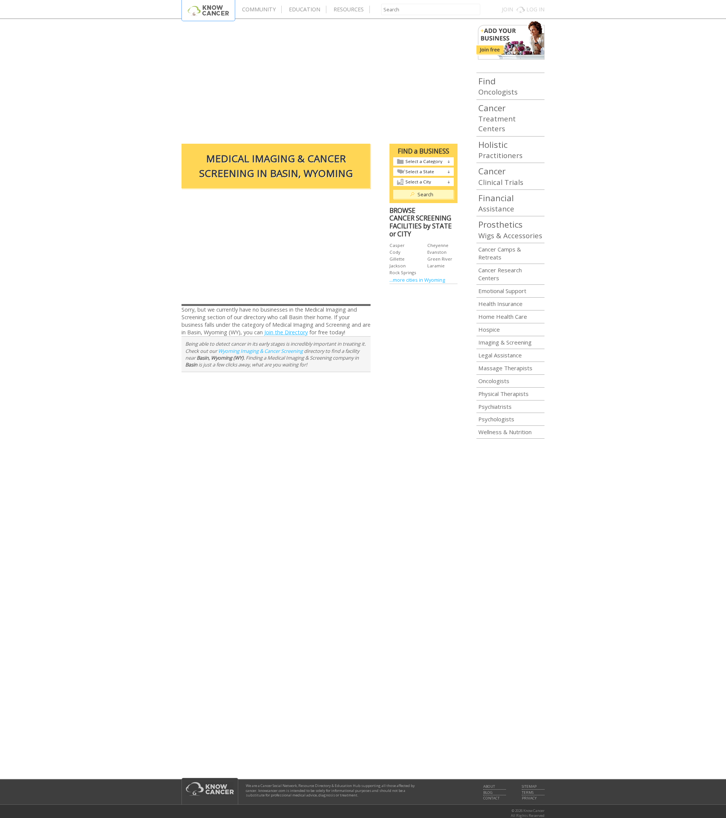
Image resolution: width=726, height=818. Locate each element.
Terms (528, 792)
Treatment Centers (497, 117)
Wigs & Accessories (510, 229)
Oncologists (498, 85)
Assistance (496, 202)
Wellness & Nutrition (505, 432)
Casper (397, 245)
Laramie (436, 266)
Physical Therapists (503, 393)
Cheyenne (437, 245)
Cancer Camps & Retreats (499, 253)
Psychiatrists (495, 406)
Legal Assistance (500, 355)
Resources (349, 9)
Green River (439, 259)
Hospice (489, 329)
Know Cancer (208, 10)
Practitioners (500, 149)
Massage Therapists (505, 368)
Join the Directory (286, 332)
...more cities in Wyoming (417, 279)
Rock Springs (402, 272)
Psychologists (496, 419)
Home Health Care (502, 316)
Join (507, 9)
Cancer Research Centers (500, 274)
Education (304, 9)
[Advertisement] (320, 79)
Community (259, 9)
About (489, 786)
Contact (491, 798)
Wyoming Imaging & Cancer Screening (260, 351)
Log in (535, 9)
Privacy (529, 798)
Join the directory (510, 40)
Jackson (397, 266)
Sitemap (529, 786)
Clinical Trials (500, 175)
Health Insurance (500, 303)
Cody (394, 252)
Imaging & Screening (505, 342)
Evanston (437, 252)
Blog (488, 792)
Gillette (397, 259)
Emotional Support (502, 291)
